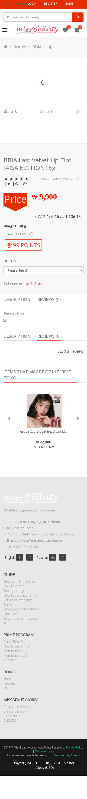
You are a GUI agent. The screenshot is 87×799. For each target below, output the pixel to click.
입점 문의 (10, 720)
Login (32, 4)
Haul (6, 688)
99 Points (26, 245)
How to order (13, 586)
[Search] (78, 17)
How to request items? (20, 595)
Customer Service (16, 706)
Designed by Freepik (67, 755)
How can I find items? (19, 581)
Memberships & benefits (15, 657)
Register (50, 4)
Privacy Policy (74, 747)
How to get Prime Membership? (16, 648)
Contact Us (11, 716)
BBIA (37, 47)
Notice (8, 679)
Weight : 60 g (14, 226)
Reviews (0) (49, 299)
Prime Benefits (14, 641)
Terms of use (43, 751)
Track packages (14, 590)
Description (16, 299)
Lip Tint (30, 283)
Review (44, 179)
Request (9, 683)
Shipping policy (14, 711)
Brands (20, 47)
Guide (69, 4)
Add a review (62, 179)
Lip (49, 47)
